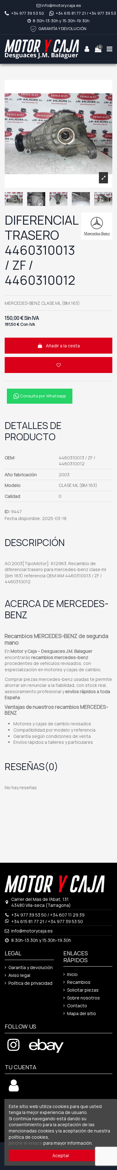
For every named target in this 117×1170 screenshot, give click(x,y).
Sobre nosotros (83, 998)
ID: (7, 511)
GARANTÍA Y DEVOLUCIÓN (62, 28)
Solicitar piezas (83, 990)
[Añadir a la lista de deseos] (58, 365)
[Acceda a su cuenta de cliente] (14, 1089)
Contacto (77, 1006)
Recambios (78, 982)
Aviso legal (19, 975)
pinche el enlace (25, 1143)
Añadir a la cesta (63, 346)
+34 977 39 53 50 (27, 13)
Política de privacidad (30, 983)
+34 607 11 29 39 (67, 915)
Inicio (72, 974)
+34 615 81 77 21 (71, 13)
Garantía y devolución (30, 967)
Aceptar (60, 1155)
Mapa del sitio (81, 1013)
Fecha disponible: (23, 518)
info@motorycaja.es (61, 5)
